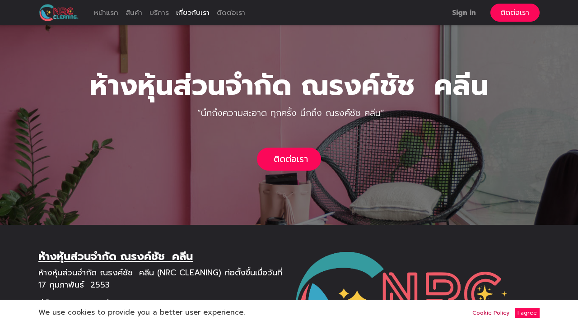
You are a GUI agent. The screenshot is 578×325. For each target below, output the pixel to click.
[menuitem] (106, 13)
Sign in (464, 12)
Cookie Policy (490, 313)
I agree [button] (527, 313)
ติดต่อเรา (514, 12)
